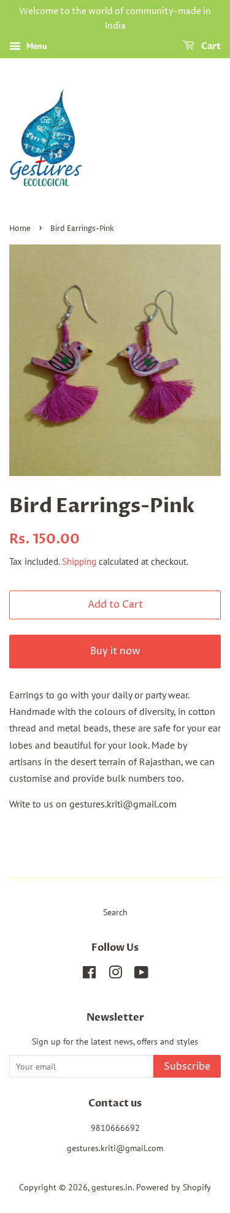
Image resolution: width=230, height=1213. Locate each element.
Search (115, 912)
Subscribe (187, 1066)
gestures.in (111, 1187)
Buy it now (115, 651)
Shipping (79, 561)
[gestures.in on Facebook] (89, 974)
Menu (35, 45)
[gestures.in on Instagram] (115, 974)
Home (20, 229)
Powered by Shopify (173, 1187)
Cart (210, 46)
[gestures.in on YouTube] (141, 974)
